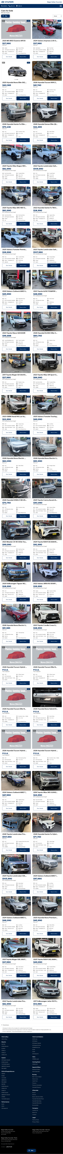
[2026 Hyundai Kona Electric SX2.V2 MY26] (47, 446)
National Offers (36, 1069)
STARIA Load (35, 1059)
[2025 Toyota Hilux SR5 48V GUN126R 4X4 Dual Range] (16, 196)
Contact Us (35, 1110)
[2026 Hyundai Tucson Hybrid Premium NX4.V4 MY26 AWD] (47, 739)
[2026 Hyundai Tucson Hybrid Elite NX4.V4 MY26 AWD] (16, 655)
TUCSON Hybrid (6, 1064)
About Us (34, 1112)
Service (34, 1094)
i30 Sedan (34, 1041)
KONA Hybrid (5, 1062)
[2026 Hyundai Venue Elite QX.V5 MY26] (47, 112)
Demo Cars (35, 1079)
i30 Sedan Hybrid (6, 1060)
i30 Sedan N (5, 1108)
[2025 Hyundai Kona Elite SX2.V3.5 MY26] (16, 71)
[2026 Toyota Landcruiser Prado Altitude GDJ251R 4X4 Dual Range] (16, 822)
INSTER (3, 1044)
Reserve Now (23, 56)
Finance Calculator (37, 1085)
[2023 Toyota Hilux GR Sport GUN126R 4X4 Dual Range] (47, 363)
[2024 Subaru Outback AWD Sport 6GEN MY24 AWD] (16, 279)
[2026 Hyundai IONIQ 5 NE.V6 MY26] (16, 488)
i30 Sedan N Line (36, 1045)
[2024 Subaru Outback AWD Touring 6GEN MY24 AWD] (16, 781)
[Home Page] (7, 2)
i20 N (3, 1104)
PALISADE (4, 1068)
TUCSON (4, 1077)
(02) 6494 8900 (7, 1132)
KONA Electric (5, 1046)
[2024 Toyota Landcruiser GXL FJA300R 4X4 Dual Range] (16, 864)
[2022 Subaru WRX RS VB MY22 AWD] (47, 572)
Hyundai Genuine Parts (38, 1098)
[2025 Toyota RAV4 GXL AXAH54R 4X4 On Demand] (47, 948)
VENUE (3, 1073)
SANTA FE (4, 1080)
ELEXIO (3, 1048)
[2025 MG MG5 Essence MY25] (16, 29)
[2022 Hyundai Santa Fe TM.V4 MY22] (47, 196)
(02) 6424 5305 (39, 1132)
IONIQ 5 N (4, 1054)
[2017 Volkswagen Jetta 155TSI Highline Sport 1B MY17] (47, 989)
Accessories (35, 1105)
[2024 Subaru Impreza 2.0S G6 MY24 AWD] (47, 29)
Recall (33, 1092)
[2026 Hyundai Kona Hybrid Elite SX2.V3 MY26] (47, 697)
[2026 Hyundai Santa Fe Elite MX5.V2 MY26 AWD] (16, 112)
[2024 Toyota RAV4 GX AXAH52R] (47, 530)
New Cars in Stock (36, 1076)
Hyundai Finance (36, 1087)
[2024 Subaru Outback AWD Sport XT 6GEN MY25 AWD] (16, 906)
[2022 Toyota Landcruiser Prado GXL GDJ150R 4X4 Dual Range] (16, 989)
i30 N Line (34, 1039)
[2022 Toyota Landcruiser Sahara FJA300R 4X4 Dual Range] (47, 154)
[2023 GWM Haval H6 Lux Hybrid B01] (16, 405)
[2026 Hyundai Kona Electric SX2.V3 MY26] (16, 614)
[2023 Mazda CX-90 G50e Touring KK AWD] (16, 530)
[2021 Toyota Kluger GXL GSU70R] (16, 948)
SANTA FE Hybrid (6, 1066)
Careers (34, 1114)
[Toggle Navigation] (61, 6)
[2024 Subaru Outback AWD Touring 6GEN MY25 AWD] (47, 864)
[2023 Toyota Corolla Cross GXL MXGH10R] (47, 614)
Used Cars (35, 1081)
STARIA (3, 1096)
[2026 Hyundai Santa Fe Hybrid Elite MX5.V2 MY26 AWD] (47, 822)
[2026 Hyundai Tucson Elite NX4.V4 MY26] (47, 655)
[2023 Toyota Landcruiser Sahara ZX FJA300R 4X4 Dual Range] (47, 238)
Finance (34, 1083)
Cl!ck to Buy (4, 1039)
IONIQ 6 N (34, 1064)
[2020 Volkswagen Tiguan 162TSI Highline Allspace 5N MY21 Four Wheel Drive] (16, 572)
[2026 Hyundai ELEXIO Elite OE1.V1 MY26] (47, 321)
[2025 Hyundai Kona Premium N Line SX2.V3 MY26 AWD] (47, 906)
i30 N (3, 1106)
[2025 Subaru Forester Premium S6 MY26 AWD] (16, 238)
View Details (9, 56)
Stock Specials (36, 1071)
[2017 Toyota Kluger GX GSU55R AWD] (16, 363)
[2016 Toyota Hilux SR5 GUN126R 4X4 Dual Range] (47, 781)
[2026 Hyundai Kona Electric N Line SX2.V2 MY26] (16, 446)
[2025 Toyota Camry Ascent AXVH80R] (47, 488)
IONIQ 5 (4, 1050)
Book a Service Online (37, 1096)
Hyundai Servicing (36, 1101)
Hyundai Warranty (36, 1103)
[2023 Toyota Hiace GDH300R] (16, 321)
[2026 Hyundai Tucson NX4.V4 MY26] (47, 71)
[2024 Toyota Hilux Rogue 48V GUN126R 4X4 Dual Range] (16, 154)
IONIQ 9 (4, 1052)
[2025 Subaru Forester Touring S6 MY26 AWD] (47, 405)
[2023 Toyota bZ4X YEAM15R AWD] (47, 279)
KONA (3, 1075)
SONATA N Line (36, 1047)
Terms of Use (35, 1119)
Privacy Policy (35, 1122)
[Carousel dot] (44, 37)
